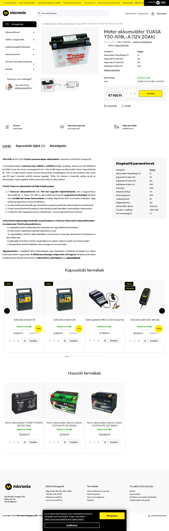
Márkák (90, 500)
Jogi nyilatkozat (89, 3)
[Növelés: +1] (135, 93)
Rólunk (132, 491)
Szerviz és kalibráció (95, 497)
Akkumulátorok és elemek (98, 491)
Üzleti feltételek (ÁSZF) (27, 3)
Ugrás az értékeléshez (142, 42)
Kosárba (150, 93)
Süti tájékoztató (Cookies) (72, 3)
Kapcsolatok (135, 494)
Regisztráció (144, 14)
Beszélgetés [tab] (58, 146)
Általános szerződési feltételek (143, 497)
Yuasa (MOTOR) (122, 45)
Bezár (147, 106)
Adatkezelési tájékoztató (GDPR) (49, 3)
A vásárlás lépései (10, 3)
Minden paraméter (112, 70)
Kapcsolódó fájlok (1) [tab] (30, 146)
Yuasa (140, 51)
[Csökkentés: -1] (126, 93)
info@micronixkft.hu (23, 88)
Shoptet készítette (158, 515)
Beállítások (72, 525)
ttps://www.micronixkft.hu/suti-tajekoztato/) (64, 519)
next (162, 311)
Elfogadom (112, 515)
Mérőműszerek (93, 494)
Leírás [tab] (7, 146)
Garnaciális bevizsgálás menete (109, 3)
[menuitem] (19, 32)
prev (7, 311)
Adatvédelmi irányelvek (140, 500)
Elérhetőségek (128, 3)
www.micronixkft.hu (54, 500)
